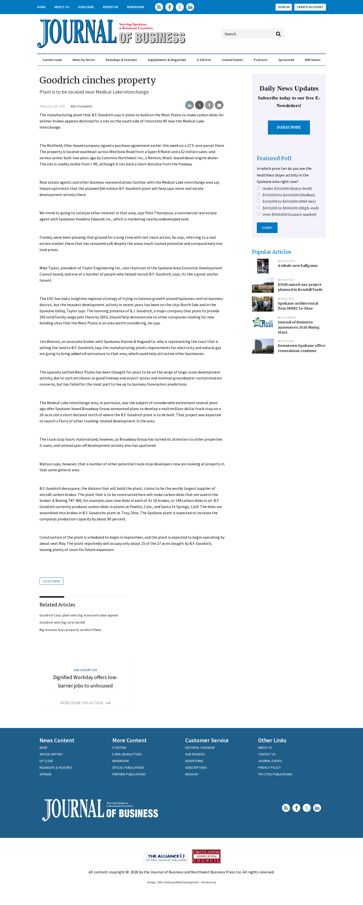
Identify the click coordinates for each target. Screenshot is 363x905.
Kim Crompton (81, 106)
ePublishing (208, 882)
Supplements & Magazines (167, 60)
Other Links (272, 740)
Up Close (46, 761)
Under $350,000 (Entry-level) (287, 188)
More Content (129, 740)
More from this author (81, 703)
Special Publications (128, 768)
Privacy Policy (269, 768)
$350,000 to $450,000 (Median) (288, 195)
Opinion (45, 774)
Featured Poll (274, 158)
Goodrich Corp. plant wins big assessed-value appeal (79, 615)
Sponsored (286, 60)
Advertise (110, 7)
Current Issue (52, 60)
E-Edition (204, 60)
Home (41, 7)
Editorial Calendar (200, 748)
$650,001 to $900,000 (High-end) (290, 208)
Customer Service (207, 740)
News (43, 748)
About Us (61, 7)
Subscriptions (196, 768)
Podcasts (260, 60)
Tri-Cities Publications (275, 774)
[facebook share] (209, 105)
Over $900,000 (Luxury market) (289, 214)
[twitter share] (199, 105)
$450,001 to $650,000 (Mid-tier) (289, 201)
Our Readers (195, 754)
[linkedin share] (189, 105)
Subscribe (86, 7)
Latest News (51, 581)
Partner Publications (128, 774)
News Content (57, 740)
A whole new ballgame (298, 265)
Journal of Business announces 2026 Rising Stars (299, 327)
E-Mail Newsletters (126, 754)
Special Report (51, 754)
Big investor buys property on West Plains (70, 630)
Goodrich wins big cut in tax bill (62, 622)
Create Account (310, 7)
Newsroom (135, 7)
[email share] (219, 105)
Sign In (283, 7)
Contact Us (266, 754)
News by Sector (84, 60)
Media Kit (192, 774)
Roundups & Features (121, 60)
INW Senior (313, 60)
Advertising (194, 761)
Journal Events (232, 60)
